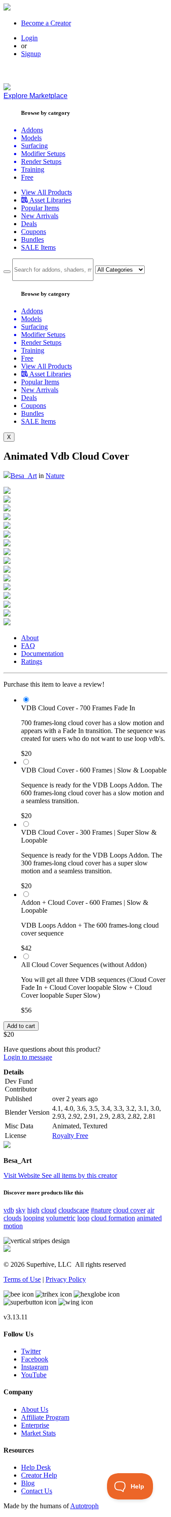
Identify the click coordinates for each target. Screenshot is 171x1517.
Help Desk (36, 1467)
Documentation (42, 653)
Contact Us (36, 1491)
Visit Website (23, 1175)
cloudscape (73, 1210)
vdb (9, 1210)
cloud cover (129, 1210)
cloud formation (113, 1218)
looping (33, 1218)
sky (20, 1210)
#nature (101, 1210)
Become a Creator (46, 23)
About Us (34, 1409)
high (33, 1210)
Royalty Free (70, 1135)
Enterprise (35, 1425)
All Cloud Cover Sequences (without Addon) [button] (83, 964)
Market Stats (38, 1433)
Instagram (34, 1367)
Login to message (28, 1057)
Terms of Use (22, 1279)
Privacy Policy (66, 1279)
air (150, 1210)
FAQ (28, 645)
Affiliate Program (45, 1417)
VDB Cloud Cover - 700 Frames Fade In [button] (78, 708)
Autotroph (84, 1506)
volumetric (60, 1218)
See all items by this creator (79, 1175)
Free (27, 177)
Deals (29, 223)
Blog (28, 1483)
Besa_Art (24, 475)
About (30, 638)
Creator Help (39, 1475)
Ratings (31, 661)
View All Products (46, 192)
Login (29, 38)
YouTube (33, 1375)
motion (13, 1226)
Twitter (31, 1351)
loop (83, 1218)
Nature (55, 475)
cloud (49, 1210)
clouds (12, 1218)
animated (149, 1218)
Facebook (34, 1359)
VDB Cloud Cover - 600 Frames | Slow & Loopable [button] (94, 770)
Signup (31, 53)
